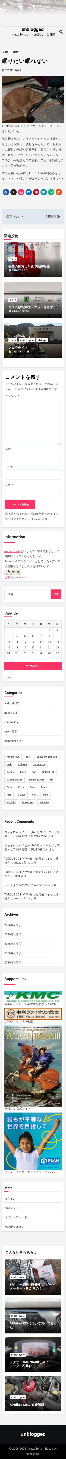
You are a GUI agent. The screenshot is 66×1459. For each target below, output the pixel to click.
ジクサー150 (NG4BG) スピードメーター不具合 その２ (32, 1286)
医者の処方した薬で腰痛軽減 (29, 266)
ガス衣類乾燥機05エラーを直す (30, 307)
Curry (23, 772)
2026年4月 (11, 934)
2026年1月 (11, 962)
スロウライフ (17, 347)
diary (15, 52)
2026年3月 (11, 943)
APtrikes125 (13, 757)
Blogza (48, 1448)
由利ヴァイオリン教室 (18, 1021)
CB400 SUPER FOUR (47, 757)
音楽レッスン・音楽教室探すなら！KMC (30, 1004)
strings (42, 340)
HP (51, 779)
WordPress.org (14, 1226)
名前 (8, 449)
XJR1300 (44, 802)
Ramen (44, 787)
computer (10, 741)
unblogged (33, 29)
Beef (28, 757)
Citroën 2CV (39, 764)
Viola (34, 795)
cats (5, 52)
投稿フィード (12, 1208)
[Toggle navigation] (5, 32)
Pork (32, 787)
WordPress (27, 802)
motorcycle (27, 340)
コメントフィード (15, 1217)
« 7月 (8, 678)
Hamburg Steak (36, 779)
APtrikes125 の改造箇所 (27, 1405)
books (8, 712)
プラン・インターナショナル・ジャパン (30, 1172)
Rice (9, 795)
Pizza (21, 787)
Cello (9, 764)
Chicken (22, 764)
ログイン (10, 1198)
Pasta (9, 787)
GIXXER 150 (48, 772)
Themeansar (31, 1453)
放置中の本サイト (15, 577)
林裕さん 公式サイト (17, 1108)
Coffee (10, 772)
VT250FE (11, 802)
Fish (34, 772)
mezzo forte (12, 551)
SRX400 (21, 795)
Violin (45, 795)
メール (9, 466)
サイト (9, 484)
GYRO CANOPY (14, 779)
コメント (12, 396)
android (9, 703)
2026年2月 (11, 953)
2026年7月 (11, 925)
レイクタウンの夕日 (17, 885)
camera (9, 722)
